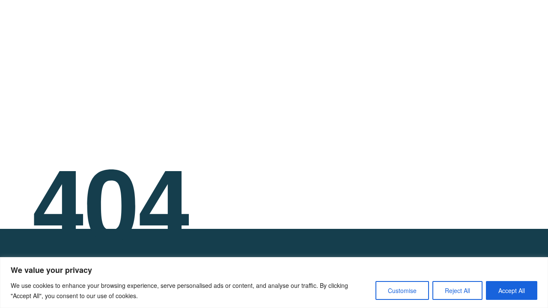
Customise (402, 290)
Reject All (457, 290)
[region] (274, 282)
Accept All (511, 290)
